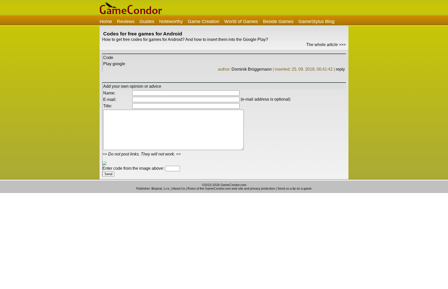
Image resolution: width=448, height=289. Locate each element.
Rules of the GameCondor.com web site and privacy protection (231, 188)
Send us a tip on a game (294, 188)
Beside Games (278, 21)
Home (106, 21)
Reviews (126, 21)
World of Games (241, 21)
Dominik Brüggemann (252, 69)
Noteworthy (171, 21)
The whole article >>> (326, 44)
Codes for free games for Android (142, 33)
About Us (178, 188)
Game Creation (203, 21)
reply (340, 69)
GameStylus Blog (316, 21)
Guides (146, 21)
